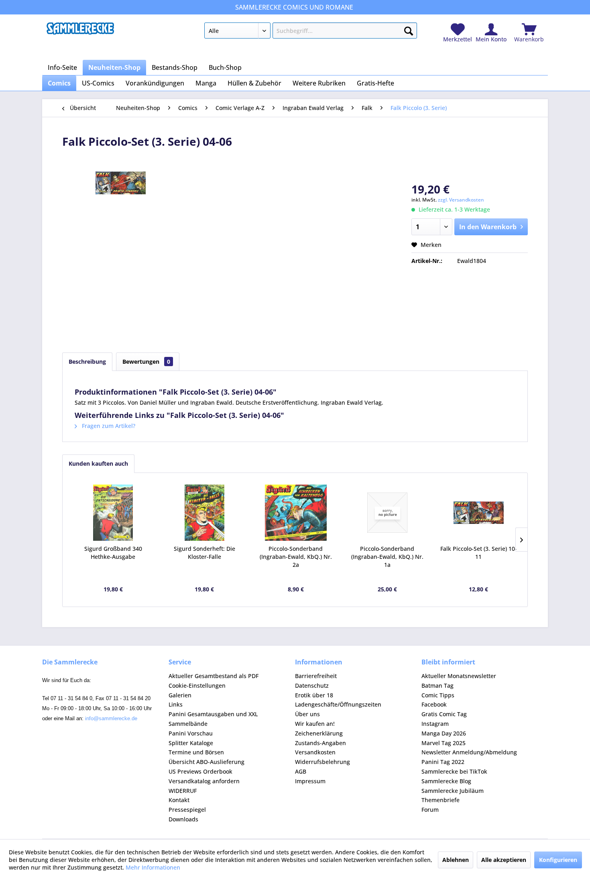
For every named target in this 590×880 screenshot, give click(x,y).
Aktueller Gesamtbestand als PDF (213, 676)
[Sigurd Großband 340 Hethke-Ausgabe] (113, 513)
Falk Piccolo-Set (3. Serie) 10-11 (478, 552)
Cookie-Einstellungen (197, 685)
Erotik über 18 (314, 695)
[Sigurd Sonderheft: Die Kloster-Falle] (205, 513)
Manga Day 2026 (443, 733)
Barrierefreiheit (316, 676)
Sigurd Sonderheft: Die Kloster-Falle (204, 552)
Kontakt (179, 800)
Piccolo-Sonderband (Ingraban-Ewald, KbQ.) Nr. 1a (387, 556)
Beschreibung (87, 361)
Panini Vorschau (191, 733)
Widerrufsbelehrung (322, 762)
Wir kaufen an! (315, 723)
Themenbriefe (440, 800)
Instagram (435, 723)
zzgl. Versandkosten (461, 199)
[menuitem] (310, 32)
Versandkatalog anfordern (204, 781)
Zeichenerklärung (319, 733)
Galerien (180, 695)
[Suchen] (408, 29)
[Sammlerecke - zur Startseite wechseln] (80, 32)
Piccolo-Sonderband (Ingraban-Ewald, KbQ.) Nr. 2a (296, 556)
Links (176, 704)
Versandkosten (315, 752)
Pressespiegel (187, 809)
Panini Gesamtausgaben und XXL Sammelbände (213, 718)
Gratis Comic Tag (444, 714)
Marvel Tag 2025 (443, 743)
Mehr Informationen (153, 867)
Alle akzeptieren (503, 860)
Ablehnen (455, 860)
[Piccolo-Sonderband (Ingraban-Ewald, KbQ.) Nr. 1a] (387, 513)
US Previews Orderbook (200, 771)
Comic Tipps (437, 695)
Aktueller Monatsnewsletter (458, 676)
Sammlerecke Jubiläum (452, 790)
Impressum (310, 781)
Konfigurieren (558, 860)
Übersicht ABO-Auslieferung (206, 762)
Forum (430, 809)
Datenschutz (312, 685)
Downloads (183, 819)
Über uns (307, 714)
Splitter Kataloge (191, 743)
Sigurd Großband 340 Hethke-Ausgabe (113, 552)
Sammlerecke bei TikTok (454, 771)
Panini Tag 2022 (442, 762)
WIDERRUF (183, 790)
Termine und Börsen (196, 752)
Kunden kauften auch (98, 463)
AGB (300, 771)
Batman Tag (437, 685)
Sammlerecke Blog (446, 781)
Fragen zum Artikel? (107, 426)
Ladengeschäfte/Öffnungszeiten (338, 704)
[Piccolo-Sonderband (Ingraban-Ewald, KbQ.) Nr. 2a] (296, 513)
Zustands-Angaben (320, 743)
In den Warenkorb (488, 226)
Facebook (434, 704)
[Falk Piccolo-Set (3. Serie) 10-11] (478, 513)
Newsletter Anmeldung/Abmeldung (469, 752)
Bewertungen (146, 361)
